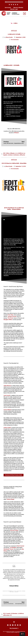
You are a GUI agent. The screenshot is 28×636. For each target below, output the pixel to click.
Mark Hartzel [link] (20, 546)
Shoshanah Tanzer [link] (8, 549)
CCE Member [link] (14, 613)
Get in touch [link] (8, 7)
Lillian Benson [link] (7, 385)
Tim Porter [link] (10, 318)
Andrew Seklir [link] (7, 427)
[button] (24, 13)
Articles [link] (14, 30)
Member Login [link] (14, 9)
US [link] (11, 615)
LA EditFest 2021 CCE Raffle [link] (14, 34)
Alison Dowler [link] (9, 37)
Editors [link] (8, 153)
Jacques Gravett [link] (12, 316)
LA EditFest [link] (20, 153)
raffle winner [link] (6, 615)
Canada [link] (8, 613)
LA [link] (16, 153)
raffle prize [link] (22, 155)
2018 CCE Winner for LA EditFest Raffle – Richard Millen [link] (14, 163)
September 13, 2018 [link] (20, 166)
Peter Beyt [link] (10, 315)
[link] (9, 4)
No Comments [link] (15, 39)
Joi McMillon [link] (13, 547)
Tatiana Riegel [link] (10, 499)
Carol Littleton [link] (7, 409)
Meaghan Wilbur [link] (8, 319)
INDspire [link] (12, 153)
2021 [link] (4, 153)
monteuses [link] (16, 155)
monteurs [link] (10, 155)
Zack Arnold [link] (7, 395)
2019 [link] (4, 613)
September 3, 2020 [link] (20, 37)
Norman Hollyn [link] (14, 530)
